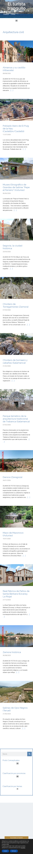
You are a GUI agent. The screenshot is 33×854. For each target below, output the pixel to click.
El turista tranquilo (16, 6)
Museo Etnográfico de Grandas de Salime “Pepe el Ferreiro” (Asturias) (16, 187)
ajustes (23, 847)
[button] (16, 20)
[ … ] (12, 90)
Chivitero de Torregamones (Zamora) (16, 305)
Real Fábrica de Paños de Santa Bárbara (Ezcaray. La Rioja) (16, 594)
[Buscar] (29, 754)
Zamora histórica (12, 652)
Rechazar (14, 851)
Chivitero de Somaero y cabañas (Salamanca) (15, 361)
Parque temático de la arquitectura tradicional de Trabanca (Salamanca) (16, 419)
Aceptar (5, 851)
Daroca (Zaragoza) (12, 477)
